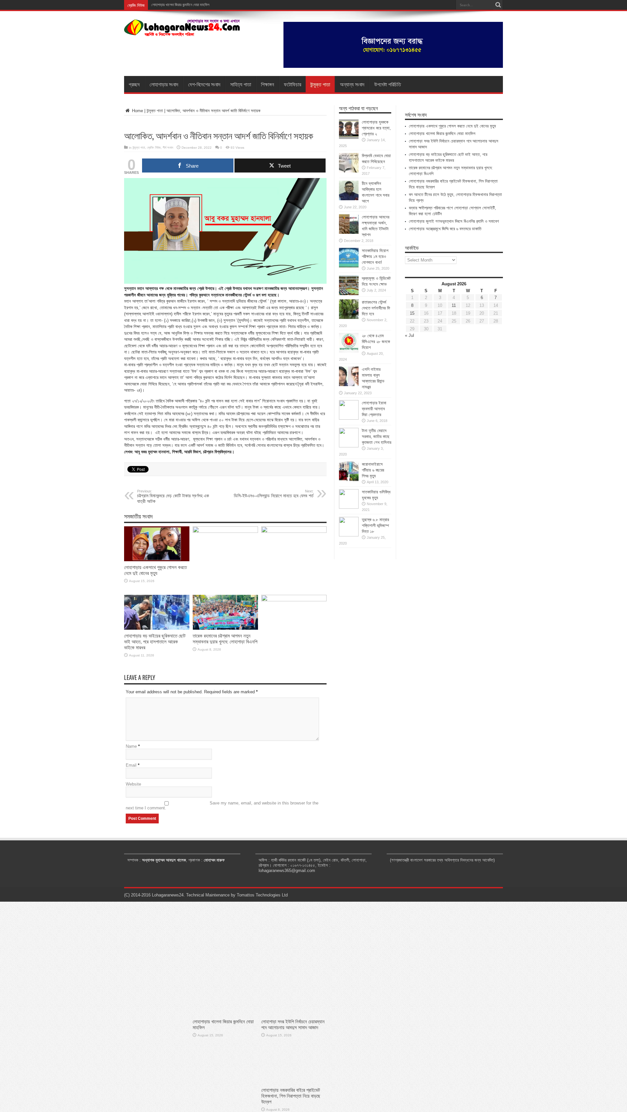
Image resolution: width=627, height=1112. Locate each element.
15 (412, 313)
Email (131, 765)
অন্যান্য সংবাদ (352, 84)
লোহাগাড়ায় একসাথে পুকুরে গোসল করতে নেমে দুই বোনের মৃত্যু (155, 570)
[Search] (498, 5)
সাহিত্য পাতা (240, 84)
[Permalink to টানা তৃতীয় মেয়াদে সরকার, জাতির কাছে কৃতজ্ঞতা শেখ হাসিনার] (349, 445)
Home (137, 110)
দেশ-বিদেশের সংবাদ (204, 84)
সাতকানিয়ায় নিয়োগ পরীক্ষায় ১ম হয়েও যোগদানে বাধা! (375, 256)
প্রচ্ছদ (134, 84)
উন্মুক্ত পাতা (320, 84)
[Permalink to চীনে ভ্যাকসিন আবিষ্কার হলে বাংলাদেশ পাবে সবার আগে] (349, 198)
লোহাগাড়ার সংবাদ (164, 84)
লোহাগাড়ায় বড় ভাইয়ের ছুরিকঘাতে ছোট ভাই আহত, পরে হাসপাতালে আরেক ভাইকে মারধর (154, 641)
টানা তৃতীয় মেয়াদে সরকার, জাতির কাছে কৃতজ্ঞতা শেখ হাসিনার (376, 436)
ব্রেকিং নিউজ (154, 147)
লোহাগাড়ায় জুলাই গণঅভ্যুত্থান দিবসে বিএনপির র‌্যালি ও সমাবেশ (454, 221)
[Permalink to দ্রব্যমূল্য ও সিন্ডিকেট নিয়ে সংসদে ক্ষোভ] (349, 293)
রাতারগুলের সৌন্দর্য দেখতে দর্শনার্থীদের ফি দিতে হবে (376, 308)
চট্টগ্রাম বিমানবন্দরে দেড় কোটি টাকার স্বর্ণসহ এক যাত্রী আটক (173, 496)
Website (133, 784)
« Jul (409, 335)
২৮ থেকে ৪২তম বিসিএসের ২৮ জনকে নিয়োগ (376, 341)
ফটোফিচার (292, 84)
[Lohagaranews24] (182, 31)
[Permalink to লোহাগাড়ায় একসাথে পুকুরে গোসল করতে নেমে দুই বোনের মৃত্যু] (156, 559)
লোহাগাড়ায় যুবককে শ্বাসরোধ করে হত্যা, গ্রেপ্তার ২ (376, 128)
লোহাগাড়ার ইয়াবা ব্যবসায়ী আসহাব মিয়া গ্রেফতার (374, 408)
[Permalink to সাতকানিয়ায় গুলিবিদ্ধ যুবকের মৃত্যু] (349, 507)
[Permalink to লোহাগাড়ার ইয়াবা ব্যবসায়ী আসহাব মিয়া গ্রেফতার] (349, 418)
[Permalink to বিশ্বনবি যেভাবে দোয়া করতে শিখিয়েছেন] (349, 171)
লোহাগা (155, 5)
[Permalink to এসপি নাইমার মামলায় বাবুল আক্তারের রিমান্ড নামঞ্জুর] (349, 384)
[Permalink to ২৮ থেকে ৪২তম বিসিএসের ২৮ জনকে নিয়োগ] (349, 351)
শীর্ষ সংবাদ (168, 147)
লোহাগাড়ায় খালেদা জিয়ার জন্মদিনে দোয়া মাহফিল (442, 133)
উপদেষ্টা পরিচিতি (387, 84)
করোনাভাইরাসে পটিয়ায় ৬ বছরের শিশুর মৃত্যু (373, 470)
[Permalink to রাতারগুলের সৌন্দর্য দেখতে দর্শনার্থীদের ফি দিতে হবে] (349, 317)
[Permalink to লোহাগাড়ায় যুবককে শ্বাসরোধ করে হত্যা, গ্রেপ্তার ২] (349, 137)
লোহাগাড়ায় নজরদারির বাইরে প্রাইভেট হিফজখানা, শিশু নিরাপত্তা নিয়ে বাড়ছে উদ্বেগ (290, 1095)
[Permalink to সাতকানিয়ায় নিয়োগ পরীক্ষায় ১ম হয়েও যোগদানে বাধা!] (349, 265)
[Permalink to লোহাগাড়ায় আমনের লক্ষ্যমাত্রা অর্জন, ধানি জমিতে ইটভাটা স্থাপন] (349, 232)
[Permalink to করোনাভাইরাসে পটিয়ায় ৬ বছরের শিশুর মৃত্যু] (349, 479)
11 (454, 305)
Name (131, 746)
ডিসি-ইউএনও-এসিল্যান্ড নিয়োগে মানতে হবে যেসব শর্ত (274, 493)
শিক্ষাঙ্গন (267, 84)
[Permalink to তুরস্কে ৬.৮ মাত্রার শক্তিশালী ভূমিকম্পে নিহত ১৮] (349, 535)
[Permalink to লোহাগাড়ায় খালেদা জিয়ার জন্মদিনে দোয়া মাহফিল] (225, 531)
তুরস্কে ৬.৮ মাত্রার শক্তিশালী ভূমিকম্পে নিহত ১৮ (375, 525)
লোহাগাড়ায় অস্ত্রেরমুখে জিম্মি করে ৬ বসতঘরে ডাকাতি (445, 228)
